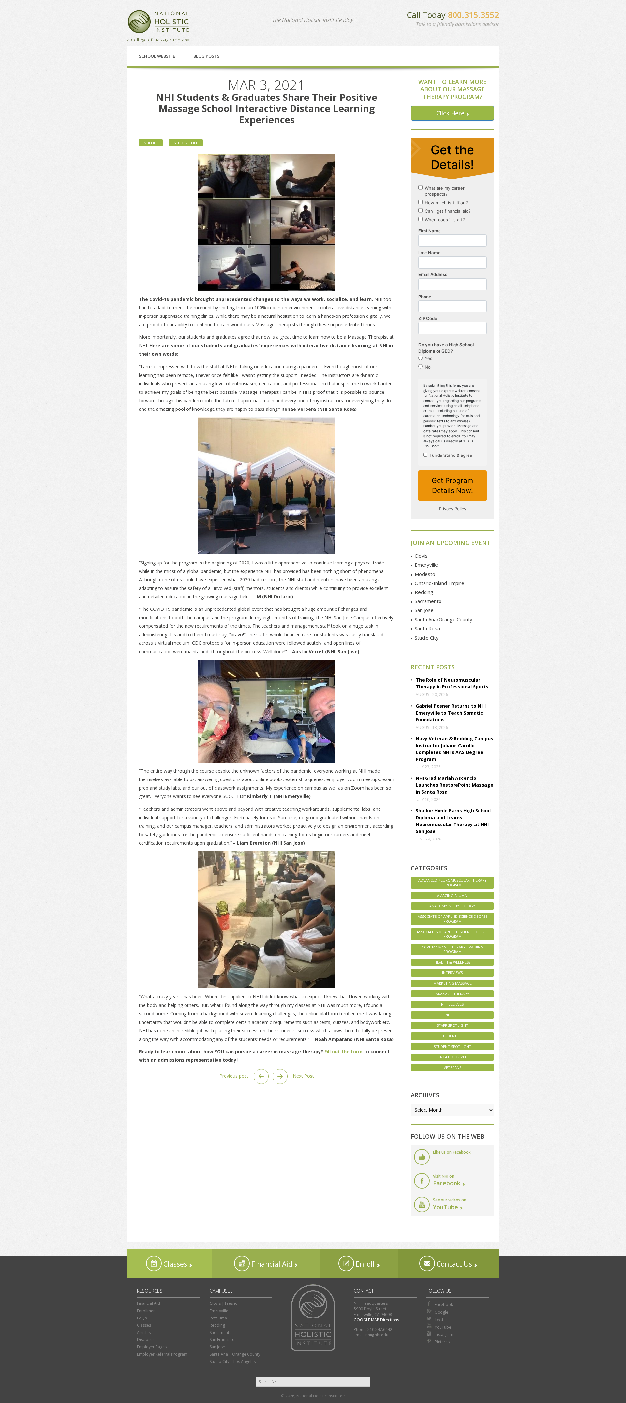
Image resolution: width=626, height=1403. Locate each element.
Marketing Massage (452, 983)
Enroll (364, 1264)
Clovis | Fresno (224, 1303)
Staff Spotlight (452, 1025)
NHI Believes (452, 1004)
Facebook (444, 1304)
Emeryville (426, 565)
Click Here (450, 113)
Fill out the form (344, 1051)
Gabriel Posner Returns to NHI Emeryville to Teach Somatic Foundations (451, 713)
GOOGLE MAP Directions (376, 1320)
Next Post (302, 1076)
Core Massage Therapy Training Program (453, 949)
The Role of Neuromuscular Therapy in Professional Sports (452, 683)
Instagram (444, 1334)
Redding (424, 592)
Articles (144, 1332)
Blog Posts (206, 56)
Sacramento (428, 601)
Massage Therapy (452, 993)
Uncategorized (453, 1057)
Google (441, 1312)
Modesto (425, 574)
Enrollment (147, 1311)
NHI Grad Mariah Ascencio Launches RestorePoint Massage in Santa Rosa (454, 785)
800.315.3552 (473, 14)
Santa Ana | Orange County (235, 1354)
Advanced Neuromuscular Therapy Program (452, 882)
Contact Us (453, 1264)
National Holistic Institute (158, 22)
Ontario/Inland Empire (439, 583)
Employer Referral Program (162, 1354)
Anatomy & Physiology (452, 905)
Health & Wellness (452, 962)
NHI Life (151, 142)
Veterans (452, 1067)
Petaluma (218, 1318)
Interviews (452, 972)
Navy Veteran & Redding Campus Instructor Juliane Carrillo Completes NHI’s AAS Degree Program (454, 748)
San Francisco (222, 1339)
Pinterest (443, 1342)
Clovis (421, 555)
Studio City (427, 637)
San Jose (424, 610)
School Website (157, 56)
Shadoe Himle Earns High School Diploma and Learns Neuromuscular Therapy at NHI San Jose (453, 821)
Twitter (441, 1319)
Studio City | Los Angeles (233, 1361)
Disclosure (146, 1339)
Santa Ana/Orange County (443, 619)
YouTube (443, 1327)
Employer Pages (152, 1346)
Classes (174, 1264)
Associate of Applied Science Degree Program (452, 918)
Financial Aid (271, 1264)
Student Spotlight (452, 1046)
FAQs (142, 1318)
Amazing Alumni (452, 895)
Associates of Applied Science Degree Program (452, 934)
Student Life (186, 142)
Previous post (234, 1076)
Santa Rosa (427, 628)
